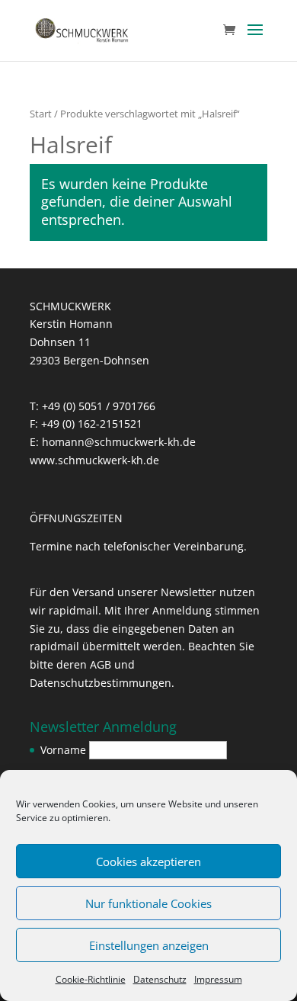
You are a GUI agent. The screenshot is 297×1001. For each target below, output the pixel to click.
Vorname (63, 750)
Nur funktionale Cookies (148, 903)
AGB (100, 664)
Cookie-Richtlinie (91, 979)
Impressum (218, 979)
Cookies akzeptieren (148, 861)
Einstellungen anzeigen (149, 945)
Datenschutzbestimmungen (100, 682)
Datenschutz (160, 979)
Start (41, 113)
